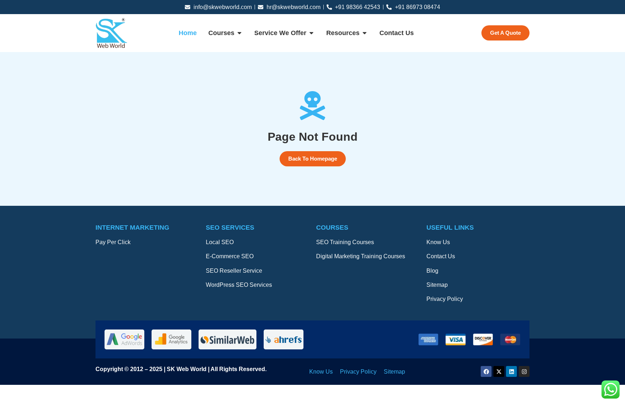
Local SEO (220, 242)
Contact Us (440, 256)
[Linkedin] (511, 371)
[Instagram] (524, 371)
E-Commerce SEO (230, 256)
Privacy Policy (444, 299)
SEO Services (230, 227)
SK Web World (187, 369)
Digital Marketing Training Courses (360, 256)
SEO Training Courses (345, 242)
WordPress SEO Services (239, 285)
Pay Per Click (113, 242)
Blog (432, 271)
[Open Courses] (239, 33)
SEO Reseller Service (234, 271)
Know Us (438, 242)
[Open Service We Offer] (311, 33)
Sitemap (437, 285)
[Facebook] (486, 371)
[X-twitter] (498, 371)
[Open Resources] (364, 33)
